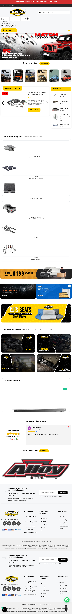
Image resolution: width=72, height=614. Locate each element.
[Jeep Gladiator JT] (6, 77)
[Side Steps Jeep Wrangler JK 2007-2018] (54, 363)
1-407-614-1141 (8, 23)
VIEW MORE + (44, 63)
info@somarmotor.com (30, 532)
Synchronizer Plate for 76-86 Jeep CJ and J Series (65, 101)
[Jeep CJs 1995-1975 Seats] (36, 314)
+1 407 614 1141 (12, 5)
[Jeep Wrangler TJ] (42, 77)
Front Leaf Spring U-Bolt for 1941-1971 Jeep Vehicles (65, 124)
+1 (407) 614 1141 (31, 517)
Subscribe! (63, 492)
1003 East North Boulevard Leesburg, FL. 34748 (11, 520)
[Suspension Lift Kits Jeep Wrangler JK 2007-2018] (54, 343)
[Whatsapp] (14, 523)
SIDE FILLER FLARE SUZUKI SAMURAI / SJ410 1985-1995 (65, 114)
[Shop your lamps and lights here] (18, 292)
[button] (36, 45)
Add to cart (34, 110)
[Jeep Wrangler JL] (18, 77)
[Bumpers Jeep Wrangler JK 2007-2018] (18, 343)
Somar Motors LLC (33, 541)
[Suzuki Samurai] (66, 77)
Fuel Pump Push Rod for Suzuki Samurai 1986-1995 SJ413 (65, 94)
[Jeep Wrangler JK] (30, 77)
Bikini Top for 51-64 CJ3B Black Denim (65, 108)
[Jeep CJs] (54, 77)
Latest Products (12, 380)
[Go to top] (66, 608)
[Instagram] (9, 523)
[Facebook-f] (5, 523)
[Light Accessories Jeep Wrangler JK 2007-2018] (18, 363)
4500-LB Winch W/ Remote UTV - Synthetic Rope (37, 93)
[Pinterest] (18, 523)
